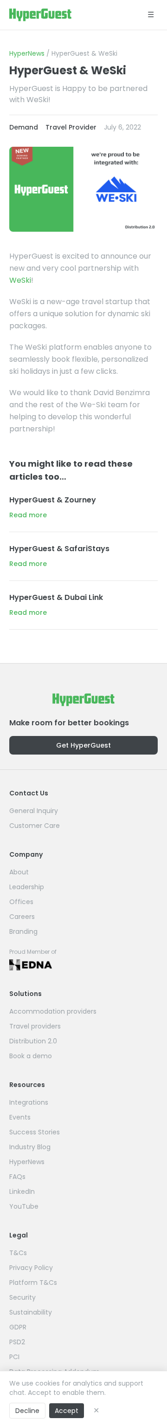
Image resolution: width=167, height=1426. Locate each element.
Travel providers (35, 1026)
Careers (22, 916)
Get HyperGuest (83, 745)
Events (20, 1117)
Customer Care (34, 825)
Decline (27, 1410)
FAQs (17, 1176)
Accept (66, 1410)
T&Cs (18, 1252)
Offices (21, 901)
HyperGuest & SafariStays (59, 548)
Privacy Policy (31, 1267)
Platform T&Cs (33, 1282)
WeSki (20, 280)
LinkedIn (22, 1191)
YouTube (24, 1206)
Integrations (28, 1102)
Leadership (26, 887)
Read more (28, 515)
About (19, 872)
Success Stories (34, 1132)
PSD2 (17, 1342)
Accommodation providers (52, 1011)
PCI (14, 1356)
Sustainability (30, 1312)
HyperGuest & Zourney (52, 500)
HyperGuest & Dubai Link (56, 597)
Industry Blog (30, 1147)
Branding (23, 931)
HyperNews (27, 53)
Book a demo (30, 1056)
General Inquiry (33, 810)
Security (22, 1297)
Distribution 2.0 (33, 1041)
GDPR (17, 1327)
